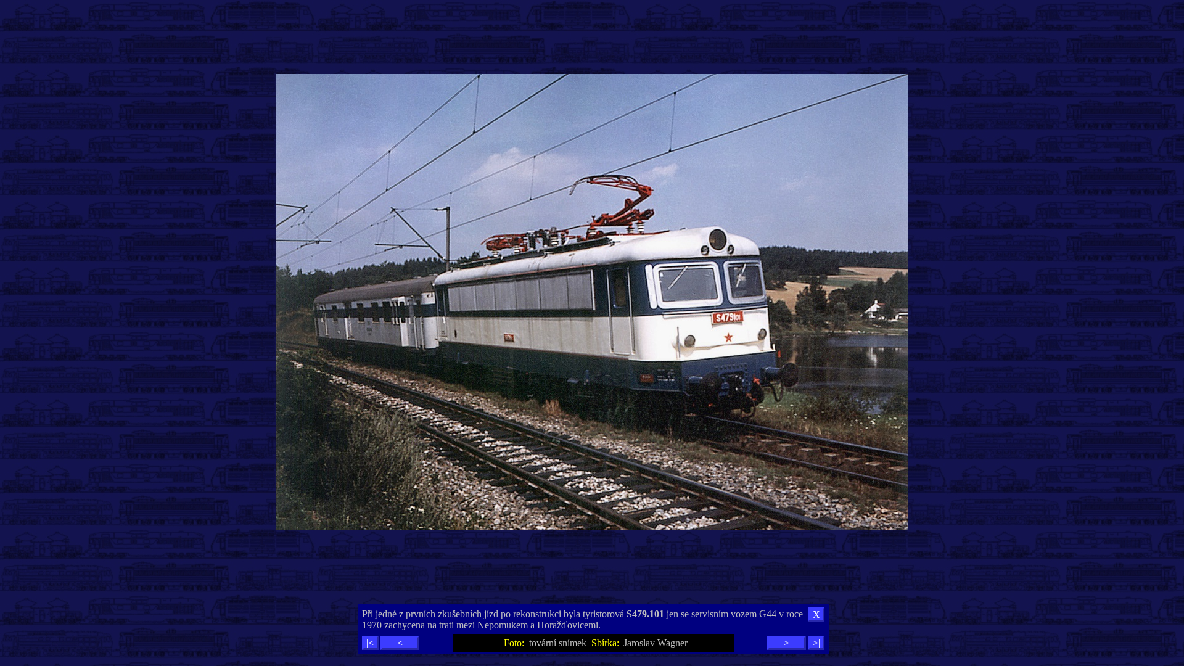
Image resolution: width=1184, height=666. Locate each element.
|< (370, 643)
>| (816, 643)
